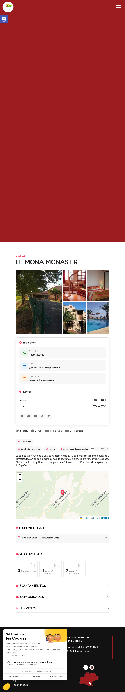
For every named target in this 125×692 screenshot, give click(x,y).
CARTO (105, 517)
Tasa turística (20, 685)
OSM (95, 517)
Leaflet (85, 517)
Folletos (16, 681)
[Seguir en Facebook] (85, 667)
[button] (4, 19)
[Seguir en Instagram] (91, 667)
